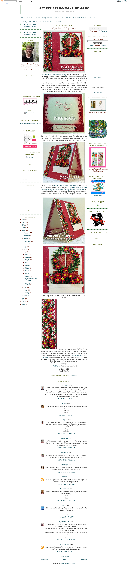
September (27, 241)
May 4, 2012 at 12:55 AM (66, 399)
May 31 (27, 255)
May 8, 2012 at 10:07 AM (66, 501)
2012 (23, 231)
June (25, 249)
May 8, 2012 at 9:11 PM (66, 517)
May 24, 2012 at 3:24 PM (66, 552)
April (25, 287)
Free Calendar (97, 77)
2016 (23, 220)
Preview (91, 46)
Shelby (64, 505)
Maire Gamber (64, 489)
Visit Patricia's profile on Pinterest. (30, 123)
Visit (97, 92)
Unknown (64, 477)
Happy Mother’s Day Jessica (64, 28)
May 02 (27, 284)
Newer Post (44, 560)
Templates (92, 18)
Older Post (84, 560)
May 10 (27, 274)
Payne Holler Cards (64, 522)
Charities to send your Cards (43, 18)
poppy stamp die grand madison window (66, 185)
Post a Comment (64, 556)
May (25, 252)
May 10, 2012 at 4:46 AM (66, 540)
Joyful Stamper (55, 366)
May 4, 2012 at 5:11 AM (66, 415)
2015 (23, 222)
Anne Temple (64, 465)
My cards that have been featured (76, 18)
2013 (23, 228)
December (27, 233)
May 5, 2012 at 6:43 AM (66, 472)
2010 (23, 302)
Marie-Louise (64, 385)
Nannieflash (64, 438)
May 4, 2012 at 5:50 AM (66, 434)
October (26, 239)
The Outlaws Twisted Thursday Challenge (54, 75)
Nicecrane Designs (64, 544)
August (26, 244)
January (26, 296)
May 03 (27, 276)
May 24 (27, 260)
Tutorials (58, 22)
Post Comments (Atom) (68, 564)
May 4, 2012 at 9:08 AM (66, 460)
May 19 (27, 265)
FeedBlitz (104, 46)
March (26, 290)
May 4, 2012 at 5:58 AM (66, 448)
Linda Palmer (64, 453)
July (25, 247)
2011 (23, 299)
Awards (29, 18)
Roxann (64, 404)
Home (22, 18)
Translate (104, 31)
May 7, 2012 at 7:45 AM (66, 484)
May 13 (27, 271)
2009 (24, 305)
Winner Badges (47, 22)
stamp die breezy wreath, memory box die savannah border (66, 190)
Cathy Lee (64, 420)
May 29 (27, 257)
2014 (23, 225)
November (27, 236)
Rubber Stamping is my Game (64, 8)
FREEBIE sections (77, 355)
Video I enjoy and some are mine (30, 22)
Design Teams (59, 18)
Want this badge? (98, 195)
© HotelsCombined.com (27, 179)
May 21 (27, 263)
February (26, 293)
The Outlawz (45, 358)
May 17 (27, 268)
